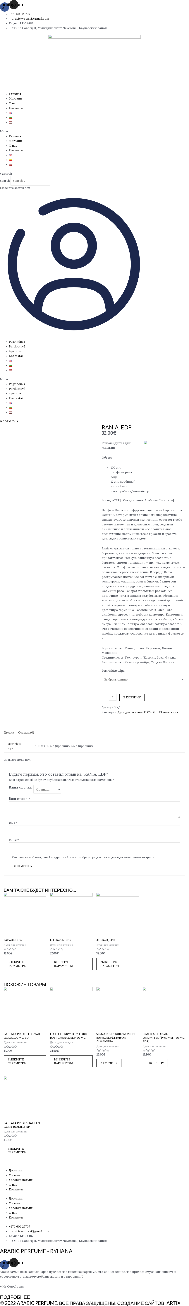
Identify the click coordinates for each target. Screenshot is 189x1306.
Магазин (15, 98)
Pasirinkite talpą (113, 670)
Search (5, 180)
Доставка (16, 1170)
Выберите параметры (17, 964)
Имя (13, 823)
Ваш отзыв (19, 798)
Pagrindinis (17, 341)
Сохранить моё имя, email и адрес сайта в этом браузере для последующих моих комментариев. (83, 857)
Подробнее (15, 1297)
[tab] (9, 732)
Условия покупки (22, 1180)
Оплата (14, 1175)
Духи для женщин (130, 712)
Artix (173, 1303)
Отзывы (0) (26, 732)
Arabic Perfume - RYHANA (36, 1251)
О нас (13, 103)
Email (14, 840)
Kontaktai (16, 356)
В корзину (132, 697)
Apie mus (15, 351)
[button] (94, 131)
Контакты (16, 108)
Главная (15, 94)
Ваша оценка (20, 787)
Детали (9, 732)
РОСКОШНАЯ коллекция (161, 712)
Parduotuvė (17, 346)
